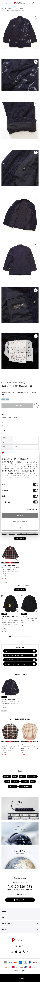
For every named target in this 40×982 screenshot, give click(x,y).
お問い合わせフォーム (21, 900)
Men (5, 399)
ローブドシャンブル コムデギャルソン (20, 664)
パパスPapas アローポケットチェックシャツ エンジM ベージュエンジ (29, 748)
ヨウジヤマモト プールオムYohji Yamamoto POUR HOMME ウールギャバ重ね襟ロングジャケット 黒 (10, 623)
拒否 (20, 528)
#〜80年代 (7, 776)
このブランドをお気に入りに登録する (13, 382)
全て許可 (20, 515)
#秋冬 (14, 776)
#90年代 (22, 776)
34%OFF (16, 741)
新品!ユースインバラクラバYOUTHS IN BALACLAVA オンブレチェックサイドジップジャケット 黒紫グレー (10, 570)
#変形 (32, 781)
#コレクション (32, 776)
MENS (4, 562)
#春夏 (7, 781)
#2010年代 (25, 781)
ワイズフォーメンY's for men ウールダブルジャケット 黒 (29, 619)
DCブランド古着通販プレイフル (22, 978)
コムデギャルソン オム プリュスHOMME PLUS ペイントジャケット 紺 (10, 704)
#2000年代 (15, 781)
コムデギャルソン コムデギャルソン (20, 655)
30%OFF (16, 562)
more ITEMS (19, 538)
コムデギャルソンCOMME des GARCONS (16, 386)
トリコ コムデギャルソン (20, 660)
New (3, 595)
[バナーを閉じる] (37, 452)
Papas (3, 744)
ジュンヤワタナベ (20, 651)
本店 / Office (21, 946)
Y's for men (24, 616)
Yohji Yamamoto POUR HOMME (9, 617)
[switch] (35, 490)
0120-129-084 (21, 886)
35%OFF (35, 741)
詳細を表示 (30, 509)
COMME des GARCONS (8, 565)
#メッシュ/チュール (25, 786)
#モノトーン (12, 786)
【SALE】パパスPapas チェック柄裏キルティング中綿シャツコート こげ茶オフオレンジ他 (10, 748)
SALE (10, 562)
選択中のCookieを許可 (20, 521)
